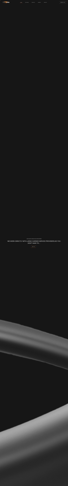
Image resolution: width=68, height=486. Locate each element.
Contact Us (62, 2)
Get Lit (33, 246)
